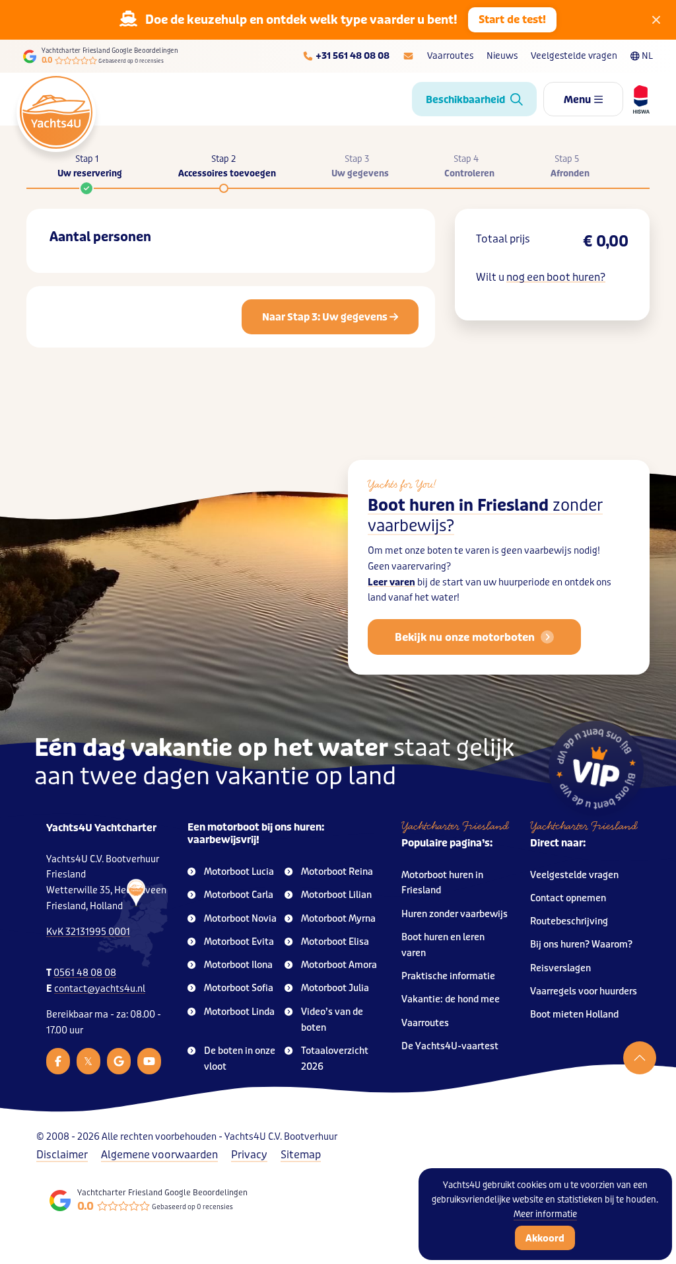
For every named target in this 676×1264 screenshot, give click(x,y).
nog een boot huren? (555, 277)
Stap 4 (469, 166)
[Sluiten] (656, 20)
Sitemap (301, 1155)
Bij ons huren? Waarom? (581, 944)
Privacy (249, 1155)
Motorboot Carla (238, 895)
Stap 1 (89, 166)
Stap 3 (360, 166)
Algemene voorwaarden (159, 1155)
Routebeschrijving (569, 921)
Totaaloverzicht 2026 (334, 1059)
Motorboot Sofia (238, 988)
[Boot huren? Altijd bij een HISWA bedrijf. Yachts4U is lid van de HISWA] (636, 99)
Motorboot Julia (335, 988)
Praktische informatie (448, 976)
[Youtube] (149, 1061)
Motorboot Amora (339, 965)
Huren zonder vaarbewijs (454, 914)
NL (647, 55)
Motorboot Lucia (239, 872)
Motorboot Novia (240, 918)
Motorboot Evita (239, 942)
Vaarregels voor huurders (583, 991)
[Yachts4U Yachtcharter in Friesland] (133, 923)
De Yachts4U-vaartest (449, 1046)
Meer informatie (545, 1214)
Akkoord (544, 1238)
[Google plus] (119, 1061)
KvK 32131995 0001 (88, 932)
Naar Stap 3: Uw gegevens (325, 317)
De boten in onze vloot (239, 1059)
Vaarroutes (450, 55)
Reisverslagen (560, 968)
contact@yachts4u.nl (99, 989)
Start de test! (512, 19)
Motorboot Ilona (238, 965)
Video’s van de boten (332, 1020)
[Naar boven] (639, 1057)
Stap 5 (570, 166)
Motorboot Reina (337, 872)
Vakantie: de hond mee (450, 999)
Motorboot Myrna (338, 918)
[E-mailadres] (408, 56)
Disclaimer (62, 1155)
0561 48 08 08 (84, 973)
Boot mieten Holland (574, 1014)
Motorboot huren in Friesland (442, 883)
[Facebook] (58, 1061)
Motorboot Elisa (335, 942)
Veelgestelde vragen (574, 55)
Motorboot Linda (239, 1012)
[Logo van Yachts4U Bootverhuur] (56, 112)
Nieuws (502, 55)
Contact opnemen (568, 898)
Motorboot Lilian (336, 895)
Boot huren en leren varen (443, 945)
